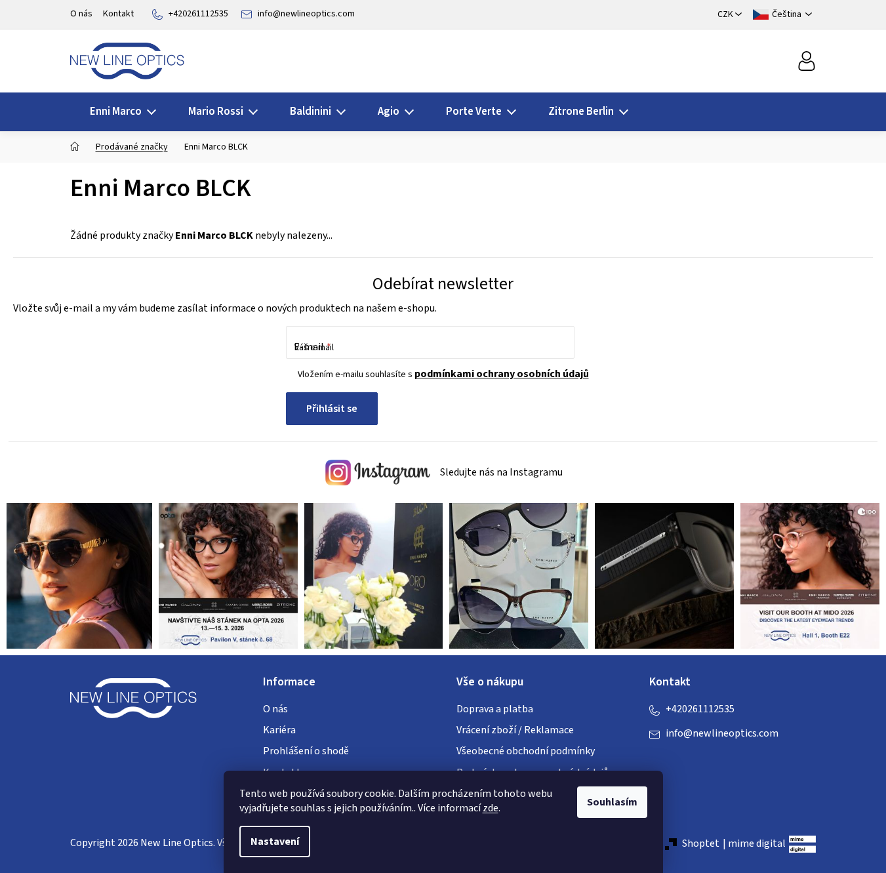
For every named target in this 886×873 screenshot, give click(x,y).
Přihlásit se (331, 408)
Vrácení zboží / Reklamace (515, 730)
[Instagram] (685, 760)
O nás (81, 13)
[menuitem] (119, 111)
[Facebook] (659, 760)
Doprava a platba (494, 709)
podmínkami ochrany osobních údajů (501, 374)
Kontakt (118, 13)
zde (490, 808)
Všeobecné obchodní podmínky (525, 751)
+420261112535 (198, 13)
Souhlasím (612, 802)
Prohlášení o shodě (306, 751)
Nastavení (275, 841)
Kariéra (279, 730)
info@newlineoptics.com (306, 13)
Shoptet (700, 843)
